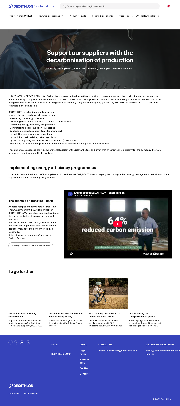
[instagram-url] (28, 342)
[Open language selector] (168, 6)
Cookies (84, 368)
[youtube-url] (22, 342)
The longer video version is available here (30, 246)
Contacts (85, 373)
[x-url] (16, 342)
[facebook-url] (10, 342)
